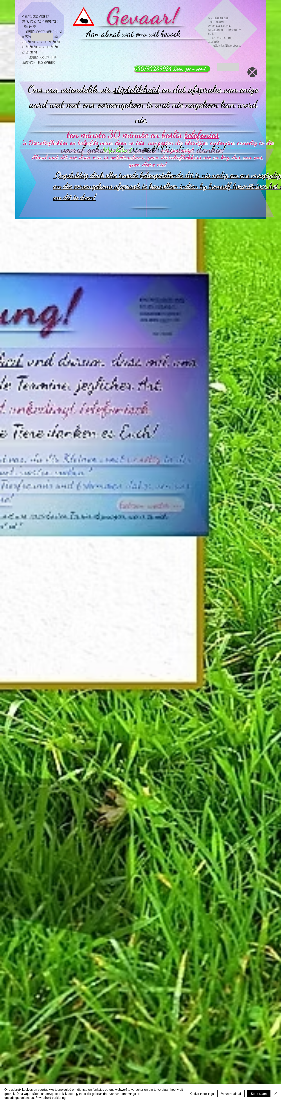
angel (215, 30)
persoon (225, 18)
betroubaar (219, 21)
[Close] (275, 1093)
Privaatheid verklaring (51, 1097)
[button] (252, 72)
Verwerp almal (231, 1093)
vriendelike (217, 18)
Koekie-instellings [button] (202, 1093)
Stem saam (259, 1093)
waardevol (50, 21)
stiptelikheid (31, 16)
